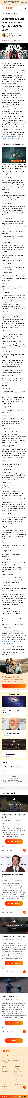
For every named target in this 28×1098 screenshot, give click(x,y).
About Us (16, 1069)
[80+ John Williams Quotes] (14, 725)
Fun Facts (8, 13)
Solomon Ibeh (8, 880)
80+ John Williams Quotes (11, 733)
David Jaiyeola (8, 999)
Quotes (4, 708)
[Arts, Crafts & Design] (3, 846)
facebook (4, 1082)
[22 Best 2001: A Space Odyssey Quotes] (14, 701)
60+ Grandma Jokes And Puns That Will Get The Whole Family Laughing (11, 3)
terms (15, 1082)
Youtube (4, 1091)
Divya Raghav (18, 33)
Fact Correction (23, 788)
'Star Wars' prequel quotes (12, 136)
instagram (4, 1086)
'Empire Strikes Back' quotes (11, 139)
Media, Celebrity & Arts (17, 766)
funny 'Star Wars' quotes (10, 641)
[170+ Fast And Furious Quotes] (14, 925)
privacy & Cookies (18, 1084)
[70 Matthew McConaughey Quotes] (14, 863)
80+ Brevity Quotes (9, 754)
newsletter (17, 1073)
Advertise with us (6, 1071)
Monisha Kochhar (16, 36)
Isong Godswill (8, 820)
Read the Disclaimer (9, 788)
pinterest (4, 1084)
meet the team (18, 1071)
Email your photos (14, 686)
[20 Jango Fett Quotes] (14, 985)
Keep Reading (15, 841)
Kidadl (3, 13)
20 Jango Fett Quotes (10, 996)
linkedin (4, 1088)
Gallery (5, 57)
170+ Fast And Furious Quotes (13, 936)
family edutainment (19, 1075)
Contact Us (5, 1069)
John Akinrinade (8, 939)
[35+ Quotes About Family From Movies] (14, 803)
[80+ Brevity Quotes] (14, 746)
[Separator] (24, 1087)
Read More (24, 2)
